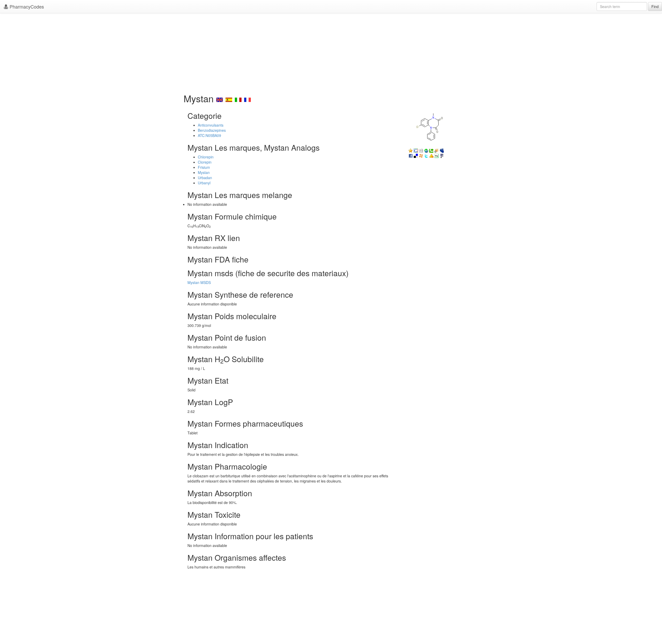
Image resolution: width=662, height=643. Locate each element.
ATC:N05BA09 (209, 135)
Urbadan (205, 177)
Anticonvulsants (210, 125)
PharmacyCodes (26, 6)
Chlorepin (206, 156)
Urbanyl (204, 182)
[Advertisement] (331, 52)
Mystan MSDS (199, 282)
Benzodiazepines (212, 130)
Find (655, 6)
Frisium (204, 167)
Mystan (204, 172)
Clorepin (205, 162)
